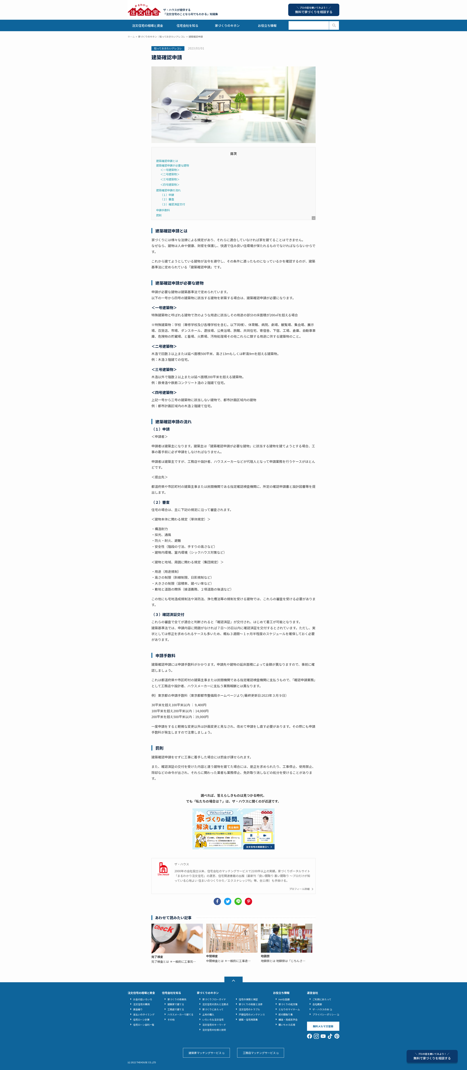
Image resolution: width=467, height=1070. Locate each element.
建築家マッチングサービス (205, 1053)
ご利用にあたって (321, 999)
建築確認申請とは (167, 161)
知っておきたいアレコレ (168, 48)
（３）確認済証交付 (172, 204)
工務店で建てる (175, 1009)
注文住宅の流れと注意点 (215, 1004)
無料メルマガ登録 (323, 1026)
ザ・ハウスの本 (320, 1009)
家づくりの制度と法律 (251, 1004)
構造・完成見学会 (288, 1019)
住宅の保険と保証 (248, 999)
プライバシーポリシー (324, 1014)
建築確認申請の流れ (168, 190)
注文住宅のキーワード (214, 1024)
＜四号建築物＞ (170, 184)
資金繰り (138, 1009)
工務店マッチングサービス (259, 1053)
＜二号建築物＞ (170, 174)
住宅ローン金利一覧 (143, 1024)
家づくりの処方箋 (288, 1004)
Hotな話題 (284, 999)
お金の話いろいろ (142, 999)
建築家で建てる (175, 1004)
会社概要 (317, 1004)
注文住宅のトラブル (249, 1009)
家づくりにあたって (212, 1009)
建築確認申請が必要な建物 (172, 165)
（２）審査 (167, 199)
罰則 (159, 215)
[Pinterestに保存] (249, 901)
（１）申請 (167, 195)
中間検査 (212, 956)
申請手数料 (163, 210)
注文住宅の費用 (141, 1004)
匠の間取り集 (286, 1014)
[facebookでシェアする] (218, 901)
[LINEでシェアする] (239, 901)
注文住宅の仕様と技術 (214, 1030)
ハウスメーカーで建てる (180, 1014)
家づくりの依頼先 (176, 999)
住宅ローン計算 (141, 1019)
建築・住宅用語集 (248, 1019)
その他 (171, 1019)
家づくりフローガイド (214, 999)
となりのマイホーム (289, 1009)
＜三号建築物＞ (170, 179)
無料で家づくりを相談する (432, 1056)
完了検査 (157, 957)
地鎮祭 (265, 956)
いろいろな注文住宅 (213, 1019)
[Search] (334, 25)
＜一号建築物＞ (170, 170)
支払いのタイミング (144, 1014)
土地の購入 (208, 1014)
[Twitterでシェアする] (228, 901)
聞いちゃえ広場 (287, 1024)
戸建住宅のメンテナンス (252, 1014)
